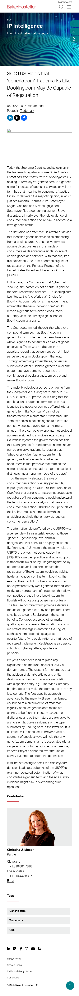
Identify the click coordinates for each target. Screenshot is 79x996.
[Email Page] (73, 31)
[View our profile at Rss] (39, 948)
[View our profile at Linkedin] (8, 948)
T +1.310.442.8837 (19, 876)
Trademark (27, 110)
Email (10, 880)
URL (12, 930)
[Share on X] (17, 118)
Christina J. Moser (20, 849)
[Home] (73, 23)
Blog (9, 20)
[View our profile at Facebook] (21, 948)
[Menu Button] (69, 6)
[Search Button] (61, 6)
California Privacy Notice (19, 971)
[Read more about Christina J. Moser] (39, 827)
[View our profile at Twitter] (15, 948)
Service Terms (14, 965)
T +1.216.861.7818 (19, 866)
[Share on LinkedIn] (10, 118)
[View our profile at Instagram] (26, 948)
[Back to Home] (21, 6)
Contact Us (13, 978)
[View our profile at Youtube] (33, 948)
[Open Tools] (73, 39)
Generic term (17, 911)
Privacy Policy (14, 959)
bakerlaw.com (65, 2)
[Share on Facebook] (24, 118)
